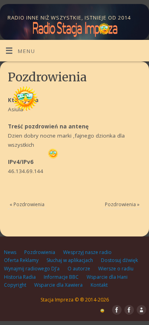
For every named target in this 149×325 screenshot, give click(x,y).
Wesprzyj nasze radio (87, 252)
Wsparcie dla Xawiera (58, 285)
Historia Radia (20, 277)
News (10, 252)
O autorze (79, 268)
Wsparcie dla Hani (107, 277)
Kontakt (99, 285)
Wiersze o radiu (116, 268)
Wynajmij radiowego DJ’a (32, 268)
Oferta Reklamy (21, 260)
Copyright (15, 285)
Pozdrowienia (27, 204)
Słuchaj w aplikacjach (69, 260)
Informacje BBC (61, 277)
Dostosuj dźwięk (119, 260)
